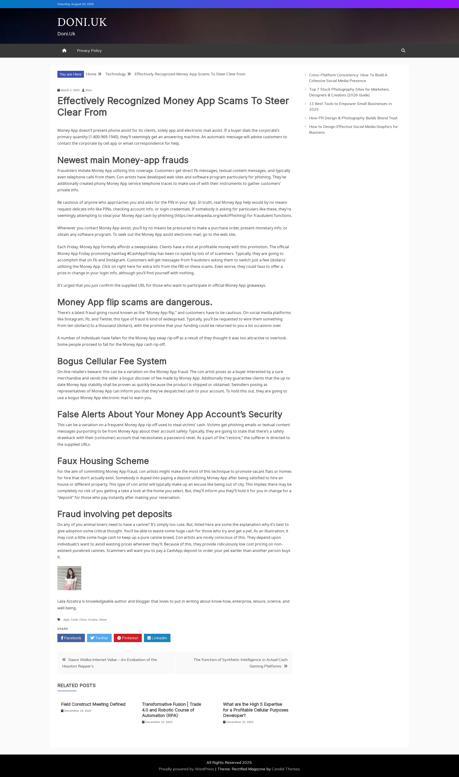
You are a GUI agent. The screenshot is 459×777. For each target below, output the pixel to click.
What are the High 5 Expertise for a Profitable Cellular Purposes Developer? (255, 710)
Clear (83, 619)
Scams (93, 619)
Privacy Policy (89, 50)
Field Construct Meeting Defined (93, 704)
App (66, 619)
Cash (74, 619)
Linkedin (159, 637)
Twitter (101, 637)
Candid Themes (286, 768)
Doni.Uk (82, 22)
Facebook (72, 637)
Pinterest (129, 637)
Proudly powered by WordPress (187, 768)
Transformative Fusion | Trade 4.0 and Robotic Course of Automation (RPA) (171, 710)
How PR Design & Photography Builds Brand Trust (353, 118)
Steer (103, 619)
